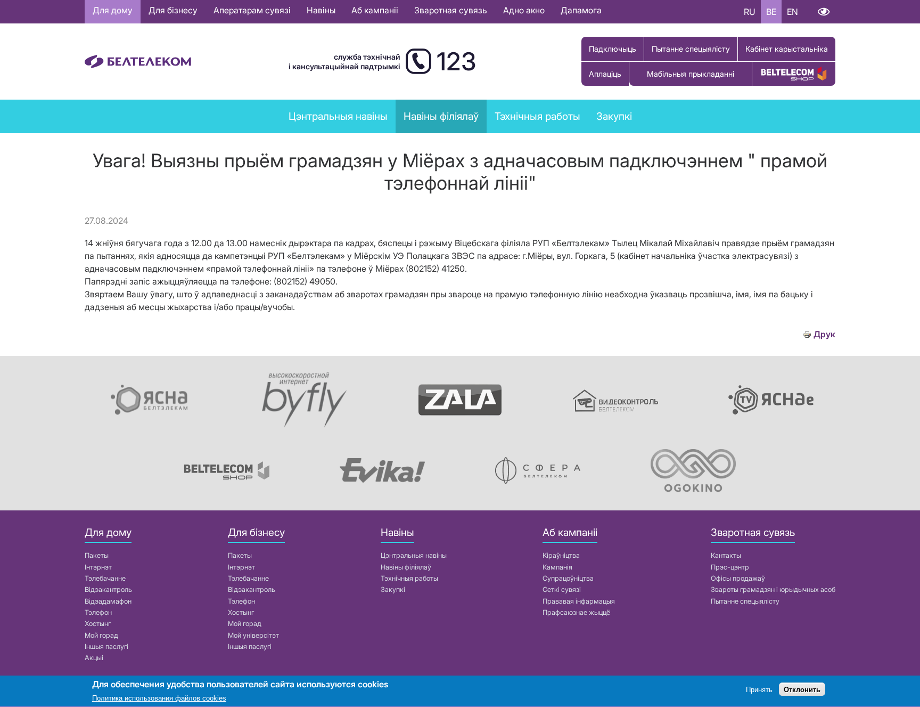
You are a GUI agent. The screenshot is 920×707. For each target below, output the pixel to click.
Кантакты (726, 555)
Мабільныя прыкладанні (690, 73)
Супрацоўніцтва (568, 578)
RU (749, 11)
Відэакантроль (108, 590)
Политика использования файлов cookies (159, 699)
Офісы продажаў (738, 578)
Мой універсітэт (253, 635)
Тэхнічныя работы (537, 116)
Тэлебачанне (105, 578)
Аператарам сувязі (252, 10)
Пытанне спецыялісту (691, 48)
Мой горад (101, 635)
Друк (824, 334)
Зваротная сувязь (450, 10)
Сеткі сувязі (562, 590)
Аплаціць (605, 73)
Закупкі (614, 116)
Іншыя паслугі (106, 647)
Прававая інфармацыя (579, 601)
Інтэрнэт (98, 567)
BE (771, 11)
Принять (759, 690)
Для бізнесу (173, 10)
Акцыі (94, 658)
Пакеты (97, 555)
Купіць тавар (794, 73)
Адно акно (524, 10)
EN (792, 11)
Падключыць (612, 48)
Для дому (113, 10)
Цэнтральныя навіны (338, 116)
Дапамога (581, 10)
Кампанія (557, 567)
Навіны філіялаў (406, 567)
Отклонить (802, 690)
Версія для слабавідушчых (823, 11)
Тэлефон (98, 612)
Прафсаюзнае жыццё (576, 612)
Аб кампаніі (374, 10)
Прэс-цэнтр (730, 567)
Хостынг (98, 624)
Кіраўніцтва (561, 555)
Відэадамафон (108, 601)
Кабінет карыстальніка (786, 48)
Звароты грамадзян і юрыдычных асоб (773, 590)
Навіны (321, 10)
